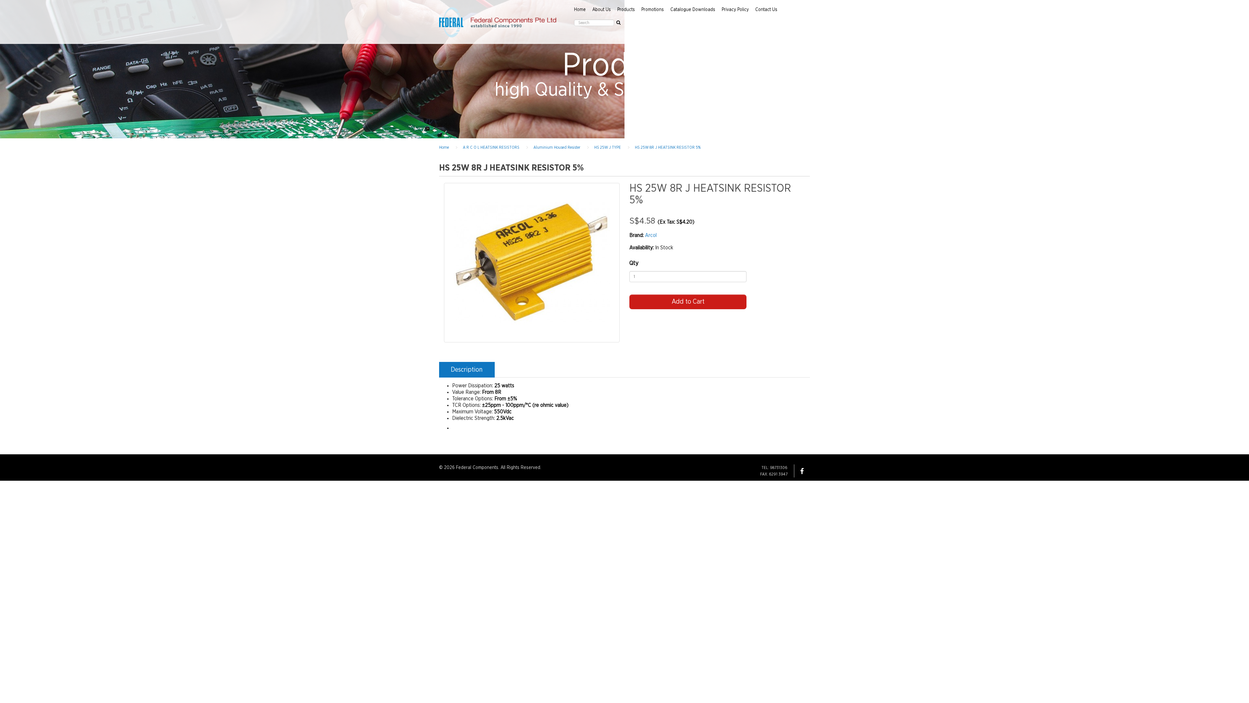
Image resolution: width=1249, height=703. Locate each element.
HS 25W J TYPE (607, 147)
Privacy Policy (735, 9)
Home (580, 9)
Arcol (651, 235)
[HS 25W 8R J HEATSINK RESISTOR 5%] (532, 262)
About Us (601, 9)
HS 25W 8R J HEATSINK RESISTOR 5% (668, 147)
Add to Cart (688, 301)
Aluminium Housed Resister (556, 147)
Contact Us (766, 9)
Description (466, 369)
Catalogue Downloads (692, 9)
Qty (633, 263)
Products (626, 9)
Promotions (652, 9)
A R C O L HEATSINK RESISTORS (491, 147)
